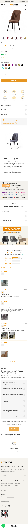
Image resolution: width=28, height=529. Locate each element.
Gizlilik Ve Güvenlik (5, 487)
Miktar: (2, 72)
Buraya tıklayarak (17, 122)
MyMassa (3, 42)
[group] (14, 235)
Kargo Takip (17, 487)
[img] (4, 271)
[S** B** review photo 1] (4, 335)
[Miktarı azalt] (3, 74)
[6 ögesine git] (25, 38)
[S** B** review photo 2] (12, 335)
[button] (4, 45)
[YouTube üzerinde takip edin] (9, 506)
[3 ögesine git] (12, 38)
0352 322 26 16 (10, 497)
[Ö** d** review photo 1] (4, 317)
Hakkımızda (17, 483)
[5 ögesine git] (21, 38)
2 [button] (12, 361)
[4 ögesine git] (16, 38)
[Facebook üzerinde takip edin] (2, 506)
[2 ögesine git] (8, 38)
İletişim (16, 485)
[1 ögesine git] (3, 38)
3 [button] (14, 361)
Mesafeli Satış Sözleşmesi (7, 483)
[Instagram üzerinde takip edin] (6, 506)
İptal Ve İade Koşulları (6, 485)
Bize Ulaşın (14, 428)
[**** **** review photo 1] (4, 283)
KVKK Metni (3, 490)
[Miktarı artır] (8, 74)
